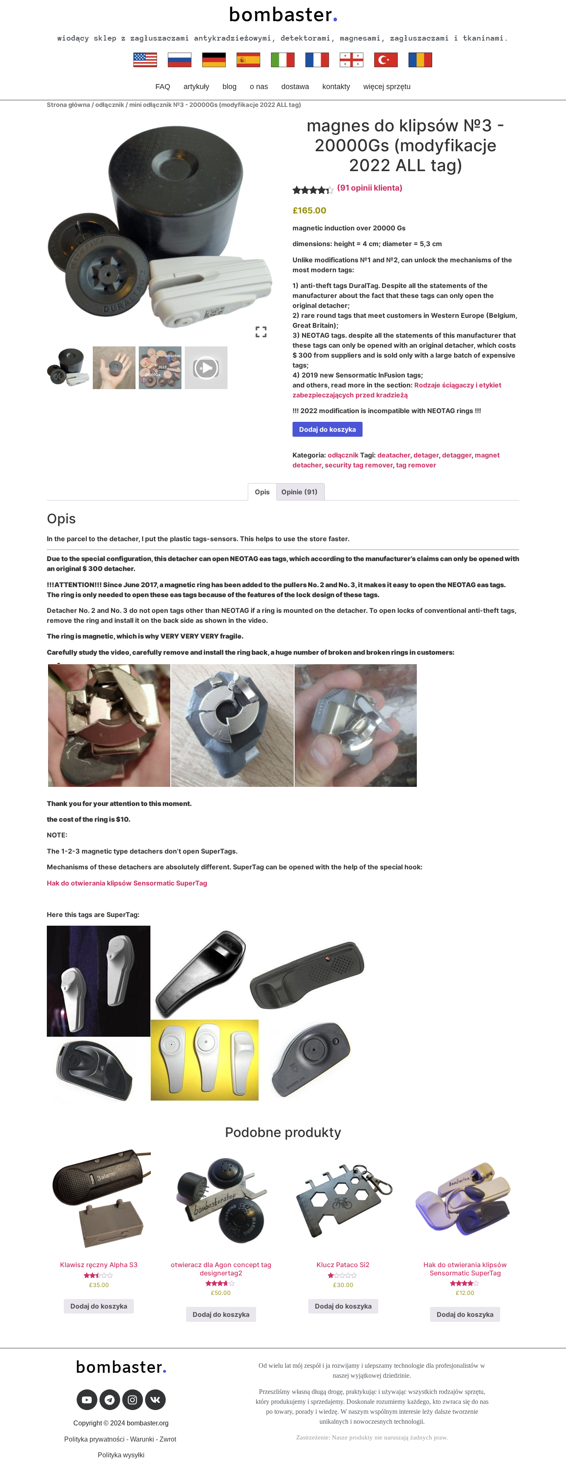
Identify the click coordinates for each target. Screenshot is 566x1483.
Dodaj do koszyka (327, 429)
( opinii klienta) (370, 188)
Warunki (142, 1439)
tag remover (416, 465)
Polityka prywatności (94, 1439)
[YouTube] (87, 1399)
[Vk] (155, 1399)
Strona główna (68, 105)
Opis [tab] (262, 492)
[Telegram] (109, 1399)
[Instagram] (132, 1399)
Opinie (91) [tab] (299, 492)
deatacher (393, 455)
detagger (457, 455)
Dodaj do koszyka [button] (98, 1306)
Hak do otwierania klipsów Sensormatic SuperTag (127, 883)
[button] (261, 232)
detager (426, 455)
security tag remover (359, 465)
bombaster (283, 16)
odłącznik (109, 105)
